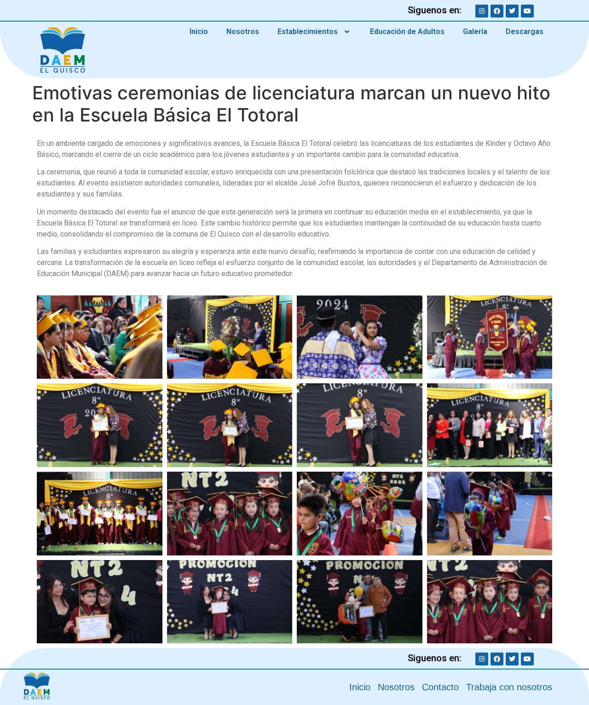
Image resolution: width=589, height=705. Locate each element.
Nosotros (242, 31)
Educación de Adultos (407, 31)
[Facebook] (497, 11)
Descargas (524, 31)
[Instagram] (481, 11)
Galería (475, 31)
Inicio (199, 31)
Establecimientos (307, 31)
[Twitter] (512, 11)
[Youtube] (527, 11)
